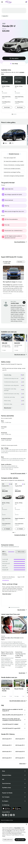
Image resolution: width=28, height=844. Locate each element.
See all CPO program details (18, 473)
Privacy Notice (17, 827)
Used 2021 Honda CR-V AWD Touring (6, 346)
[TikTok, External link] (3, 815)
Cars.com (9, 830)
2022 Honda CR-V (20, 739)
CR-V (5, 16)
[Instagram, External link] (11, 815)
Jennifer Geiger (7, 262)
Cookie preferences (8, 839)
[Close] (26, 824)
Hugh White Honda (6, 690)
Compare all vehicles (19, 535)
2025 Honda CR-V (6, 745)
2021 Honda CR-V (19, 745)
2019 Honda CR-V (20, 758)
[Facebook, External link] (6, 815)
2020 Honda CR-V (20, 751)
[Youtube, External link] (8, 815)
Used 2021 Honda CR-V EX (18, 346)
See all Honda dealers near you (17, 700)
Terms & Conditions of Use (7, 820)
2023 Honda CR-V (7, 758)
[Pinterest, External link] (14, 815)
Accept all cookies (20, 839)
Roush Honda (19, 689)
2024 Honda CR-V (6, 751)
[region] (14, 833)
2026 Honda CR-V (7, 739)
